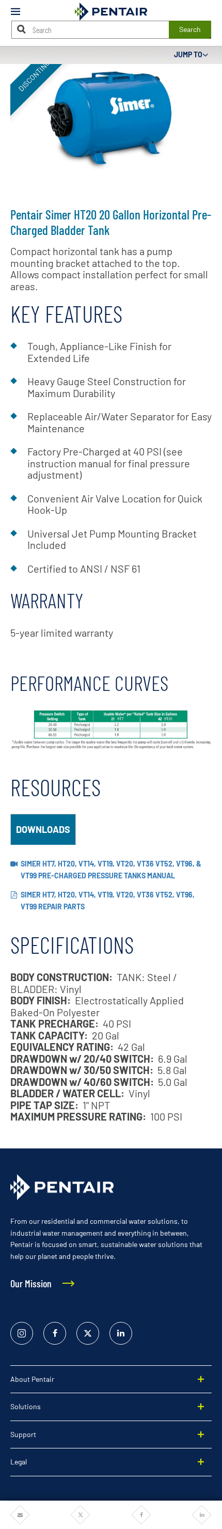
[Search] (22, 29)
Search (190, 29)
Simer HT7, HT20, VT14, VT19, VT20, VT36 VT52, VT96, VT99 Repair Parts (108, 900)
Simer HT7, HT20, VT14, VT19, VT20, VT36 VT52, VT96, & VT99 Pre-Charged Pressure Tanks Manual (111, 869)
